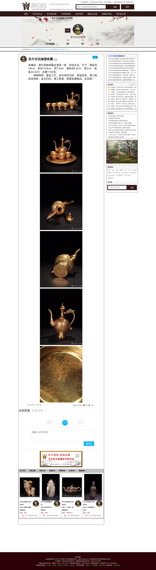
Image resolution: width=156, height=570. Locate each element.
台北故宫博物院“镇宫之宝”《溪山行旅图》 (120, 123)
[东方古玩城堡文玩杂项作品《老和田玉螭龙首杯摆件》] (29, 487)
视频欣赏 (82, 471)
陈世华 (113, 108)
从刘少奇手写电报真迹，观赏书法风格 (119, 128)
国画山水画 (92, 14)
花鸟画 (59, 565)
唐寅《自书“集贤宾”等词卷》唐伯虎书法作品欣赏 (122, 130)
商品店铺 (32, 471)
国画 (108, 170)
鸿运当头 (72, 565)
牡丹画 (54, 565)
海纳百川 (88, 565)
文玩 (129, 170)
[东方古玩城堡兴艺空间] (23, 59)
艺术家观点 (119, 175)
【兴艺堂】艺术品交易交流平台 (68, 559)
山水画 (49, 565)
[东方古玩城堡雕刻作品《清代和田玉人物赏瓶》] (50, 487)
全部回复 (24, 410)
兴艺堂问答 (111, 175)
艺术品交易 (51, 14)
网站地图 (78, 557)
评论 (89, 444)
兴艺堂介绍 (121, 14)
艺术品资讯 (66, 14)
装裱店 (135, 170)
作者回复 (37, 410)
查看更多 (133, 84)
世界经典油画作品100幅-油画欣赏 (118, 121)
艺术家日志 (125, 173)
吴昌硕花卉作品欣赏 (114, 118)
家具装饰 (133, 173)
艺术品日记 (37, 14)
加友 (95, 57)
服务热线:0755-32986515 (123, 2)
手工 (125, 170)
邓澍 (112, 104)
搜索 (115, 7)
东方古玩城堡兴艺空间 (39, 49)
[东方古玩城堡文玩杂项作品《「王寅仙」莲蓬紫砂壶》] (71, 487)
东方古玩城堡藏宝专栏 (53, 49)
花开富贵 (65, 565)
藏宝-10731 (65, 49)
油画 (117, 170)
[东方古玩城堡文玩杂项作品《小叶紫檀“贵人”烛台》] (93, 487)
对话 (67, 30)
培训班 (109, 173)
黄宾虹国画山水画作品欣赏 (116, 116)
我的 (127, 7)
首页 (26, 14)
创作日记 (42, 471)
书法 (112, 170)
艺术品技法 (116, 173)
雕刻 (121, 170)
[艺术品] (34, 5)
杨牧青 (113, 101)
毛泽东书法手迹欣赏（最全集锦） (118, 132)
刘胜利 (113, 87)
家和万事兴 (102, 565)
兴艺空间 (79, 14)
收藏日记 (52, 471)
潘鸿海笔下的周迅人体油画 (116, 137)
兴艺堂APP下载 (96, 2)
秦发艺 (113, 94)
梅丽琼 (113, 90)
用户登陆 (107, 2)
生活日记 (72, 471)
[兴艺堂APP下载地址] (61, 458)
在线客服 (84, 2)
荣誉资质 (62, 471)
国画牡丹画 (106, 14)
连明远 (113, 92)
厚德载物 (95, 565)
